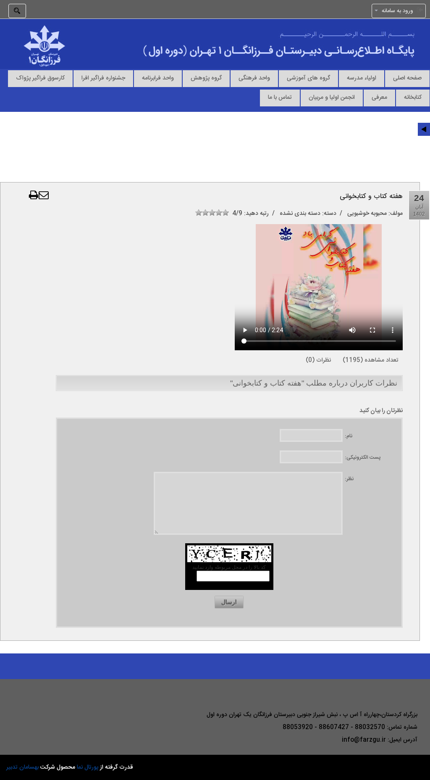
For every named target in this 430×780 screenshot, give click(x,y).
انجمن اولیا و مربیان (332, 97)
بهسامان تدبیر (22, 767)
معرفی (379, 97)
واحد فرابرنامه (158, 77)
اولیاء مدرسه (361, 77)
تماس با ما (280, 97)
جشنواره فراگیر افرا (103, 77)
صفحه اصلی (407, 77)
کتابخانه (413, 97)
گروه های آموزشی (308, 77)
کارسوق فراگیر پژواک (40, 77)
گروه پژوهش (206, 77)
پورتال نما (87, 767)
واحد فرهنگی (254, 77)
